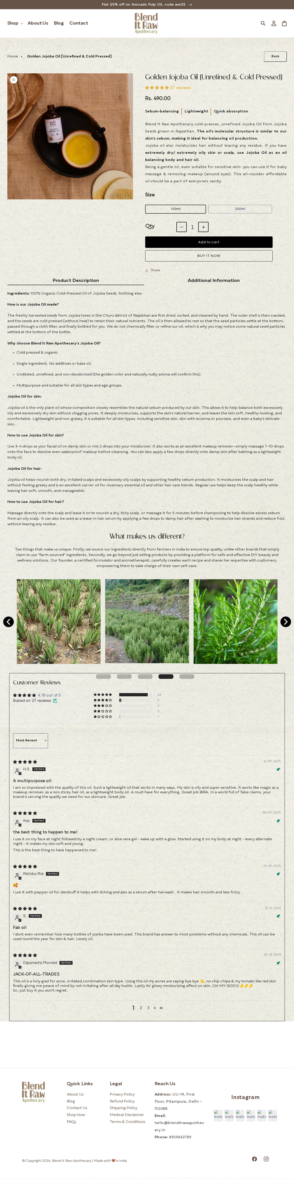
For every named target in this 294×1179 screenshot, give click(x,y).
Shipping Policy (123, 1108)
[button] (14, 23)
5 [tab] (186, 676)
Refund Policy (122, 1101)
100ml (175, 209)
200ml (240, 209)
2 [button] (141, 1008)
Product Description (76, 280)
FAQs (71, 1122)
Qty (150, 226)
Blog (71, 1101)
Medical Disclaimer (127, 1115)
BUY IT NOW (208, 256)
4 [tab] (165, 676)
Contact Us (77, 1108)
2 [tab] (124, 676)
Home (12, 56)
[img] (25, 762)
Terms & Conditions (127, 1122)
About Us (75, 1094)
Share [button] (155, 270)
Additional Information (214, 280)
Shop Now (76, 1115)
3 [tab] (145, 676)
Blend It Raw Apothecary (71, 1160)
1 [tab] (103, 676)
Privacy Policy (122, 1094)
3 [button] (148, 1008)
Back (275, 56)
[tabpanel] (58, 621)
